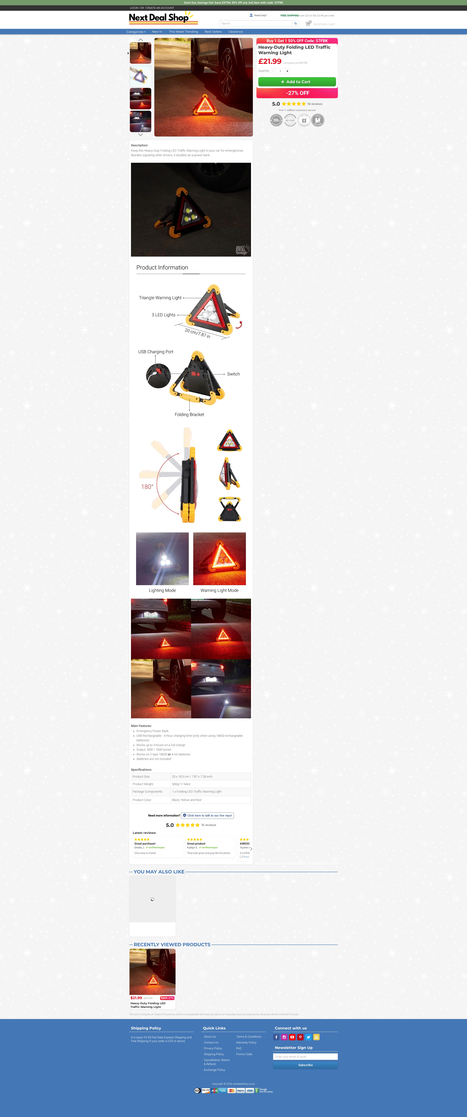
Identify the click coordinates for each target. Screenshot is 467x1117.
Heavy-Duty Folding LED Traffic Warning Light (147, 1005)
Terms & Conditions (248, 1036)
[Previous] (141, 40)
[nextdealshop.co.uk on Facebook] (276, 1037)
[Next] (141, 134)
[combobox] (255, 23)
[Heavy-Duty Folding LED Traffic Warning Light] (152, 972)
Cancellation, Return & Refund (217, 1062)
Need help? (260, 15)
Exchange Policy (214, 1070)
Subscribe (305, 1065)
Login (134, 7)
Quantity (263, 70)
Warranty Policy (246, 1042)
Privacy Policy (213, 1048)
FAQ (239, 1048)
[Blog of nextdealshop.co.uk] (316, 1037)
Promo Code (244, 1054)
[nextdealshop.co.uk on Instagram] (284, 1037)
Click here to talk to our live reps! (210, 815)
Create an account (159, 7)
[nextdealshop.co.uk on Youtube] (292, 1037)
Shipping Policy (214, 1054)
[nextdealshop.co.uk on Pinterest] (300, 1037)
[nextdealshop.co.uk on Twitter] (308, 1037)
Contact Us (211, 1042)
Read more (249, 856)
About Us (210, 1036)
